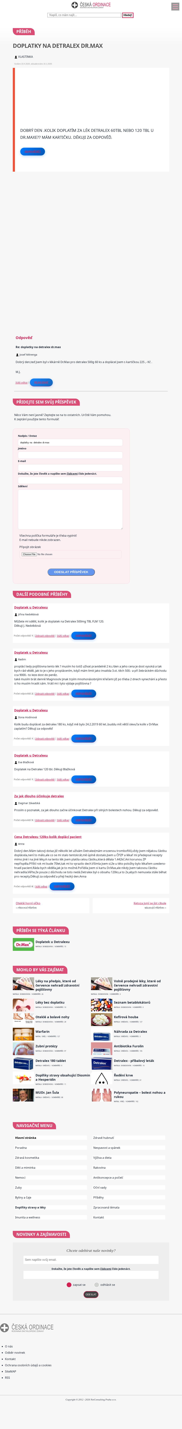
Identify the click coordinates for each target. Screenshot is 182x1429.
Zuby (18, 1187)
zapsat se (78, 1285)
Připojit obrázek (30, 547)
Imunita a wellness (27, 1217)
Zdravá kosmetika (27, 1158)
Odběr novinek (15, 1353)
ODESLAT (91, 1294)
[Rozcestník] (175, 6)
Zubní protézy (46, 1046)
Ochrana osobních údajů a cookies (28, 1365)
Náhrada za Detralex (130, 1032)
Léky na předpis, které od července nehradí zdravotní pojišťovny (57, 985)
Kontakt (98, 1217)
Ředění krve (123, 1075)
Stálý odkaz (21, 382)
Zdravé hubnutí (103, 1138)
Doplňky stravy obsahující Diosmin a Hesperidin (63, 1077)
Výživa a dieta (102, 1158)
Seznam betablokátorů (132, 1002)
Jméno (22, 448)
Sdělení (22, 486)
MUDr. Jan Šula (47, 1092)
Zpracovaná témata (106, 1207)
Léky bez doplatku (50, 1002)
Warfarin (43, 1032)
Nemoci (20, 1178)
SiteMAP (10, 1371)
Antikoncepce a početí (108, 1178)
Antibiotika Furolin (129, 1046)
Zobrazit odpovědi (45, 635)
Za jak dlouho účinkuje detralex (39, 796)
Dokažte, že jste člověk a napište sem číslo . (57, 473)
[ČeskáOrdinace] (91, 9)
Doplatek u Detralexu (31, 607)
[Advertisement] (92, 93)
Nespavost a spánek (106, 1148)
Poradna (21, 1148)
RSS (7, 1378)
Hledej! (128, 15)
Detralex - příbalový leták (134, 1061)
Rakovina (99, 1168)
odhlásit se (107, 1285)
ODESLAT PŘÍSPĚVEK (71, 572)
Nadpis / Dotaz (27, 435)
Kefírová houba (126, 1017)
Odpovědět (33, 151)
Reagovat (41, 382)
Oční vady (99, 1187)
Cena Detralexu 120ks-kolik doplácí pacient (48, 837)
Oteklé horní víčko (28, 903)
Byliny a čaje (23, 1197)
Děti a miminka (25, 1168)
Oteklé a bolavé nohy (52, 1017)
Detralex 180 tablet (51, 1061)
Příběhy (98, 1197)
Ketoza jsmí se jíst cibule (150, 903)
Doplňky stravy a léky (30, 1207)
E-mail (22, 461)
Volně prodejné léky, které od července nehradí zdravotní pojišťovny (137, 985)
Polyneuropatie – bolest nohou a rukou (139, 1094)
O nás (9, 1346)
